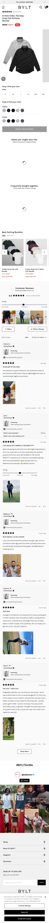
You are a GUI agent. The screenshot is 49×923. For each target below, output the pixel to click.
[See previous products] (4, 252)
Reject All (24, 912)
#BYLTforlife (24, 765)
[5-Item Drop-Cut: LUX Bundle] (13, 252)
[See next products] (44, 252)
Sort (27, 337)
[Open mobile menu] (3, 7)
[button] (11, 11)
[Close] (45, 897)
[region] (24, 317)
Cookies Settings (24, 906)
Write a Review (40, 329)
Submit (41, 882)
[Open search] (40, 7)
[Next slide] (44, 2)
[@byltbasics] (17, 774)
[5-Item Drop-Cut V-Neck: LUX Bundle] (36, 252)
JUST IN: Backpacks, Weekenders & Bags (24, 2)
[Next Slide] (45, 317)
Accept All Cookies (24, 919)
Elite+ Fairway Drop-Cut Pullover (21, 353)
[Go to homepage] (24, 7)
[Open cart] (45, 7)
